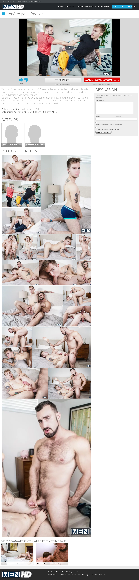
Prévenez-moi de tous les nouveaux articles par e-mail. (107, 129)
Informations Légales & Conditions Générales (91, 575)
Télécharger (62, 80)
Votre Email (119, 116)
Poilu (57, 112)
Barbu (20, 112)
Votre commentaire (100, 100)
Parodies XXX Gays (85, 7)
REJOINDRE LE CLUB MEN (122, 7)
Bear (29, 112)
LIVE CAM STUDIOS (102, 7)
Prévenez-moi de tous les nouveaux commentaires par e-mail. (109, 124)
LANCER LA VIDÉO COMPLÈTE (102, 80)
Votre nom (98, 116)
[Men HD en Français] (13, 6)
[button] (21, 167)
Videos (58, 572)
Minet (48, 112)
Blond (38, 112)
